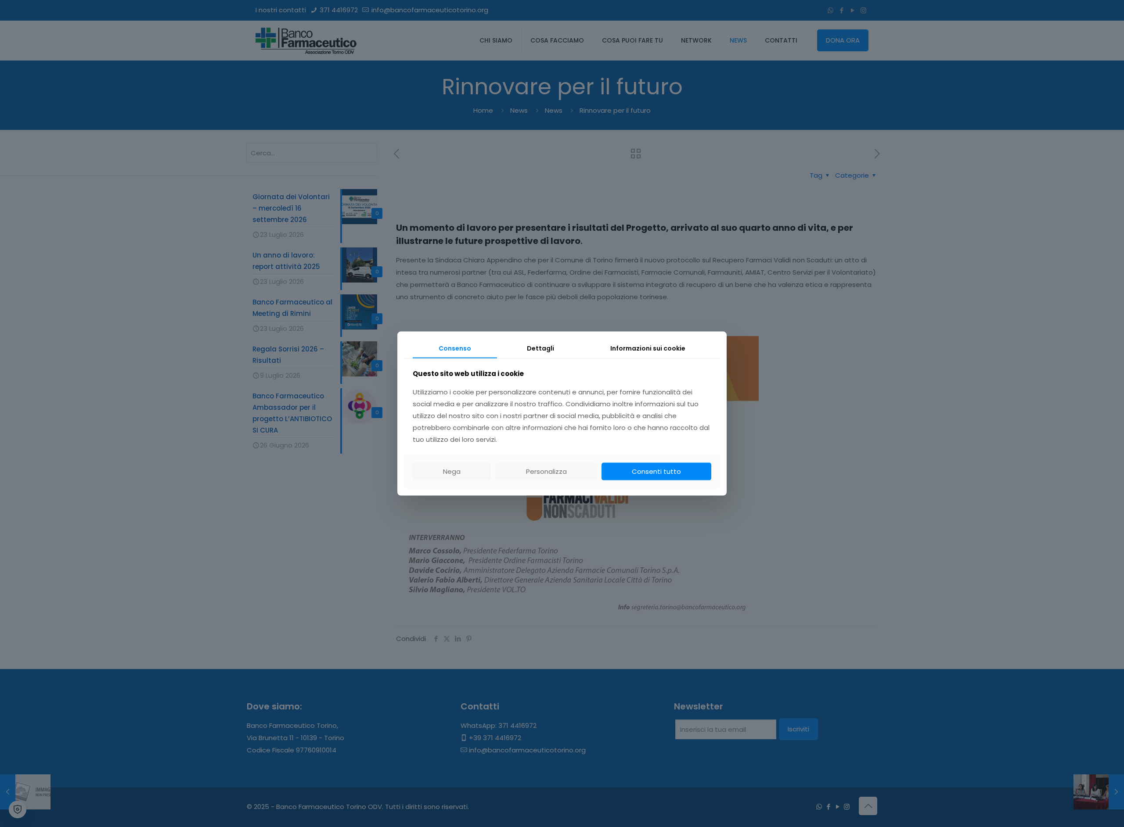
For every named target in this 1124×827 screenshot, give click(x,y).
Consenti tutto (656, 471)
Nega (452, 471)
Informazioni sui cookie (647, 348)
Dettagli (540, 348)
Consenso (455, 348)
